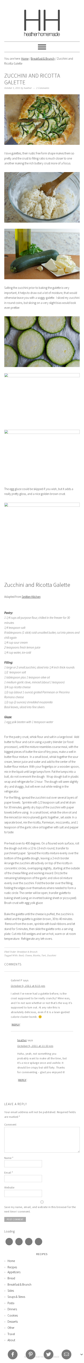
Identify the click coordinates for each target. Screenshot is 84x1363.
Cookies (13, 1315)
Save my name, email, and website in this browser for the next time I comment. (40, 1209)
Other (11, 1328)
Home (25, 58)
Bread (11, 1278)
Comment (10, 1124)
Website (9, 1187)
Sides (11, 1291)
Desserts (13, 1321)
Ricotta (36, 955)
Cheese (28, 955)
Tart (43, 955)
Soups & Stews (16, 1297)
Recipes (12, 1267)
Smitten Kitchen (31, 597)
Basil (21, 955)
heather (22, 1040)
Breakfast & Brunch (43, 58)
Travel (11, 1334)
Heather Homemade (42, 20)
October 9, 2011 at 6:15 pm (28, 986)
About (11, 1340)
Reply (16, 1024)
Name (8, 1158)
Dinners (12, 1309)
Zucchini (51, 955)
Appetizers (14, 1272)
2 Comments (42, 88)
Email (8, 1172)
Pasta (11, 1303)
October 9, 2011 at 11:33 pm (35, 1046)
